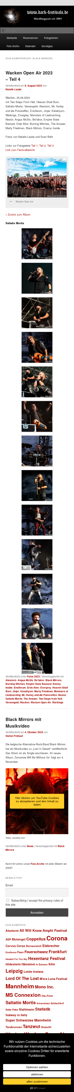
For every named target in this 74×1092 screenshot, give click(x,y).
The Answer (31, 698)
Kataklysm (26, 691)
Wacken (24, 702)
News (30, 846)
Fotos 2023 (33, 676)
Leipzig (14, 970)
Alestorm (11, 680)
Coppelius (36, 939)
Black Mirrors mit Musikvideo (23, 722)
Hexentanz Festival (46, 958)
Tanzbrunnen (14, 1027)
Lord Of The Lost (22, 978)
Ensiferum (20, 687)
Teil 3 (50, 145)
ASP (8, 939)
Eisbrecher (50, 945)
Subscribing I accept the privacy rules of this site (34, 902)
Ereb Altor (33, 687)
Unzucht (46, 1027)
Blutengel (18, 939)
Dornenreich (34, 946)
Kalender (30, 46)
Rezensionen (30, 37)
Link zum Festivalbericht (20, 150)
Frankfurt (58, 951)
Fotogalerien (51, 37)
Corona (56, 938)
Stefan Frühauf (14, 736)
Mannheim (20, 986)
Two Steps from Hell (50, 698)
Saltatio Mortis (14, 698)
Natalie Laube (14, 89)
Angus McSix (25, 680)
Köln (52, 964)
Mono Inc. (44, 987)
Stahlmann (26, 1009)
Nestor (62, 695)
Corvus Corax (15, 946)
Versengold (12, 702)
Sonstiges (47, 46)
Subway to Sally (16, 1015)
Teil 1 (34, 145)
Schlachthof (57, 1003)
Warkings (57, 702)
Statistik (42, 1009)
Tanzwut (31, 1026)
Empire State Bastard (38, 684)
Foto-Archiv (13, 46)
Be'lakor (39, 680)
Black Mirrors (53, 680)
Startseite (12, 37)
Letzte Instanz (33, 971)
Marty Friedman (43, 691)
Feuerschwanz (36, 951)
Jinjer (16, 691)
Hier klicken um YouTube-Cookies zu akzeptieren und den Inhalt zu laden (37, 801)
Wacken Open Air (41, 702)
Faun (20, 952)
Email (9, 885)
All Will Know (31, 930)
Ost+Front (47, 996)
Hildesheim (13, 964)
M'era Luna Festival (53, 979)
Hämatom (28, 964)
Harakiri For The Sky (16, 959)
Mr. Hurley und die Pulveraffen (39, 695)
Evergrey (45, 687)
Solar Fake (12, 1009)
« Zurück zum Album (18, 214)
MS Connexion (23, 994)
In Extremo (42, 964)
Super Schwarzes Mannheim (28, 1020)
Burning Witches (15, 684)
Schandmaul (43, 1003)
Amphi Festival (55, 930)
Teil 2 (42, 145)
